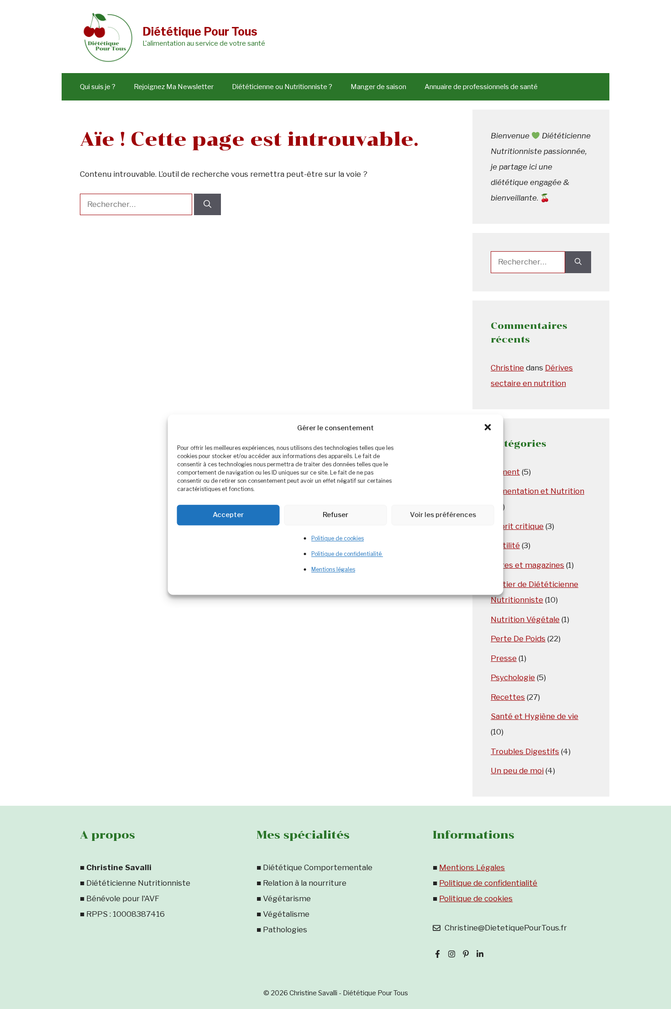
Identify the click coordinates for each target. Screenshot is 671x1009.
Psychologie (513, 677)
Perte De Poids (518, 638)
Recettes (508, 697)
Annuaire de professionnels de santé (481, 87)
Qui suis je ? (97, 87)
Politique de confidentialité (347, 553)
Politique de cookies (337, 538)
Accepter (228, 515)
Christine (507, 367)
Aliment (505, 471)
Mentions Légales (472, 867)
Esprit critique (517, 526)
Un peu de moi (517, 770)
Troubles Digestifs (525, 751)
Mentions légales (333, 569)
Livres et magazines (527, 565)
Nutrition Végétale (525, 619)
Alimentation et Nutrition (537, 491)
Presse (504, 658)
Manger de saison (378, 87)
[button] (488, 428)
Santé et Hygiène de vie (534, 716)
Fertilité (505, 545)
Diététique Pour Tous (199, 31)
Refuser (335, 515)
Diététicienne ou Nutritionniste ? (282, 87)
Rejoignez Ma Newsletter (174, 87)
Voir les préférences (443, 515)
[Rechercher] (207, 205)
